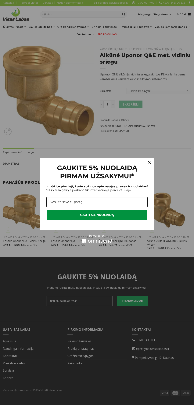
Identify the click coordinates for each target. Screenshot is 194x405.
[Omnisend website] (97, 238)
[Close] (149, 162)
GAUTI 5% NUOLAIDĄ (97, 215)
